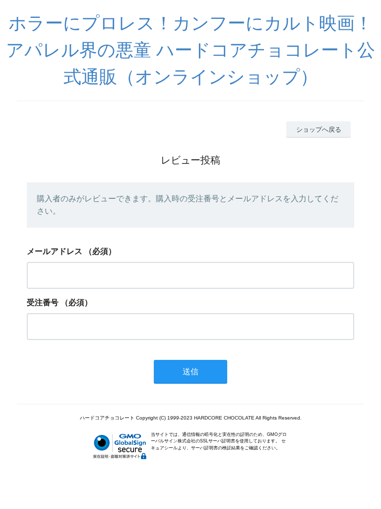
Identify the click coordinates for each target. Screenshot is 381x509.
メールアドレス (54, 251)
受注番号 (43, 302)
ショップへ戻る (318, 129)
